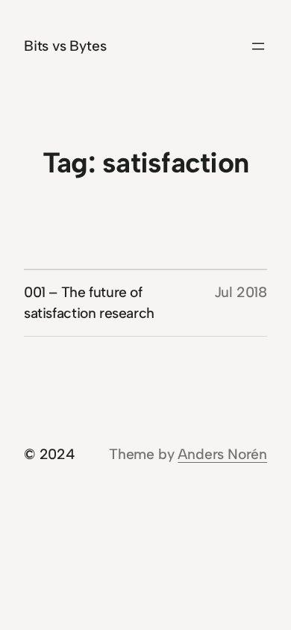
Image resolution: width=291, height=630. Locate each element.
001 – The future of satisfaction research (89, 303)
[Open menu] (258, 46)
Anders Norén (222, 454)
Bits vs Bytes (65, 45)
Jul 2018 (240, 292)
